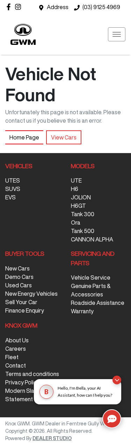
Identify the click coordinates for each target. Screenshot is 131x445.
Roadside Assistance (97, 303)
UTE (76, 180)
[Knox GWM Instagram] (19, 7)
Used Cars (18, 285)
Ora (75, 222)
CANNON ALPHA (92, 239)
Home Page (24, 137)
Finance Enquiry (24, 310)
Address (57, 7)
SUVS (12, 189)
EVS (10, 197)
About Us (17, 340)
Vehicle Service (90, 277)
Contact (15, 365)
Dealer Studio (52, 438)
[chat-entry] (111, 418)
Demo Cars (19, 277)
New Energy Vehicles (31, 293)
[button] (116, 34)
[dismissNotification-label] (116, 380)
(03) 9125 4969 (101, 7)
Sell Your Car (21, 302)
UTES (12, 180)
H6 (74, 189)
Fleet (12, 357)
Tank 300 (82, 214)
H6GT (78, 205)
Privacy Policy (22, 382)
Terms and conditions (32, 374)
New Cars (17, 268)
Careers (15, 348)
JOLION (81, 197)
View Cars (64, 137)
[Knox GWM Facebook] (10, 7)
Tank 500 (82, 231)
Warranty (82, 311)
